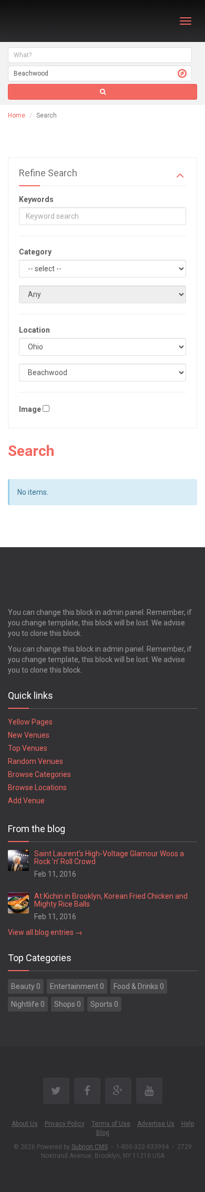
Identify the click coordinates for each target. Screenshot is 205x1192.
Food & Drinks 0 (139, 986)
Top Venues (27, 748)
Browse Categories (39, 774)
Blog (102, 1132)
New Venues (28, 735)
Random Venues (35, 761)
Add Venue (26, 800)
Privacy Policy (65, 1123)
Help (187, 1123)
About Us (25, 1123)
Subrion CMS (89, 1147)
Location (34, 330)
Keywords (36, 199)
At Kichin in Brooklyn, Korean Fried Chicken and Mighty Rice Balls (111, 900)
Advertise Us (156, 1123)
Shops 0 (67, 1004)
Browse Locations (37, 787)
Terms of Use (110, 1123)
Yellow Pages (30, 722)
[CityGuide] (35, 21)
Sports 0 (104, 1004)
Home (16, 115)
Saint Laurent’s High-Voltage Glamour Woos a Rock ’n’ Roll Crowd (109, 857)
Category (35, 252)
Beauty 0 (25, 986)
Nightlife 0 (28, 1004)
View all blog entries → (45, 932)
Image (30, 409)
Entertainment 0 (77, 986)
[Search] (102, 92)
